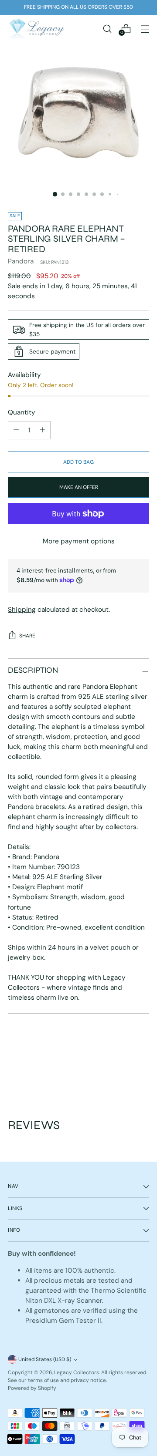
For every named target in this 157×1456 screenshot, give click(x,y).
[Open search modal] (107, 28)
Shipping (22, 609)
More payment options (79, 541)
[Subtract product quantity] (42, 430)
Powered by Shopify (32, 1388)
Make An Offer (78, 487)
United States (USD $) (44, 1359)
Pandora (21, 261)
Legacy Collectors (76, 1372)
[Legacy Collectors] (36, 28)
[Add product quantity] (16, 430)
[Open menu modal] (145, 28)
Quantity (21, 412)
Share (27, 635)
